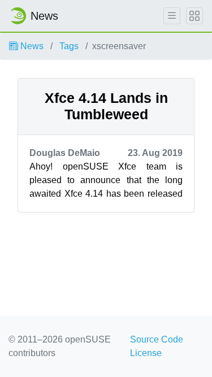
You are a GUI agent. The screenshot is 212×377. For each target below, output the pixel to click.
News (31, 46)
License (146, 353)
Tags (69, 46)
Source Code (156, 339)
